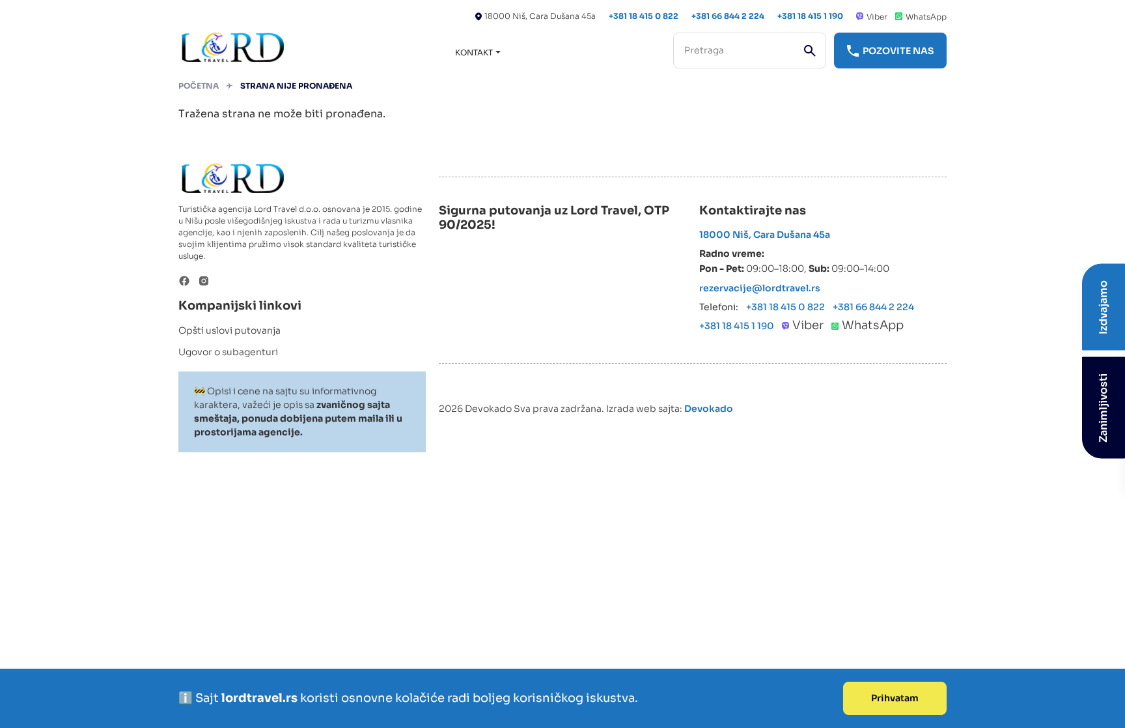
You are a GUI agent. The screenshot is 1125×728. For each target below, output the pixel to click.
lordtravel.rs (260, 698)
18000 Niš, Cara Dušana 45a (540, 16)
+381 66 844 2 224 (727, 16)
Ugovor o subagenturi (228, 352)
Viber (877, 17)
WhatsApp (926, 17)
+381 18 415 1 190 (810, 16)
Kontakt (474, 52)
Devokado (708, 409)
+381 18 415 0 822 (643, 16)
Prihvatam (895, 698)
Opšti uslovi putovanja (229, 330)
